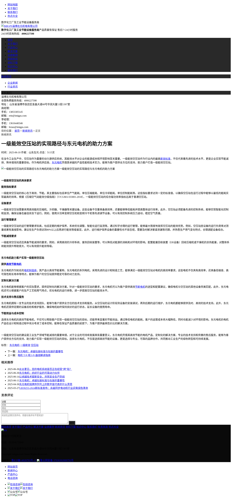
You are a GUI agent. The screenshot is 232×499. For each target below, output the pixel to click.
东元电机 (57, 162)
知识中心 (13, 66)
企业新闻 (13, 83)
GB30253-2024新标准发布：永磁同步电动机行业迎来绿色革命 (53, 388)
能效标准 (165, 158)
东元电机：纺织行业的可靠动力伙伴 (39, 373)
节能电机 (140, 286)
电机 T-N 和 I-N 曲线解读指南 (34, 355)
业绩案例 (13, 55)
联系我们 (13, 12)
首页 (10, 40)
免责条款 (103, 427)
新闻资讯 (13, 59)
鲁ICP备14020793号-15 (23, 460)
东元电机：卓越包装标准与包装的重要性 (40, 351)
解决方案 (13, 51)
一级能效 (25, 345)
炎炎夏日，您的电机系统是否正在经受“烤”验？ (45, 369)
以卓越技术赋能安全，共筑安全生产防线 (42, 376)
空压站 (35, 345)
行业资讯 (13, 86)
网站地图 (13, 4)
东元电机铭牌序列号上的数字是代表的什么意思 (45, 384)
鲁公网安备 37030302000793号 (56, 460)
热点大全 (13, 16)
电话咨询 (13, 478)
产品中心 (13, 47)
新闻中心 (13, 470)
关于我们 (13, 8)
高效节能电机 (13, 264)
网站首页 (6, 427)
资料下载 (13, 62)
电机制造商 (30, 270)
